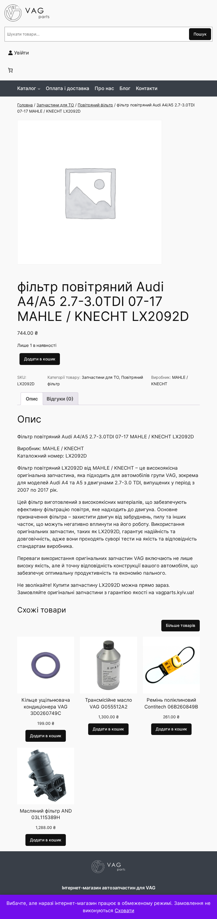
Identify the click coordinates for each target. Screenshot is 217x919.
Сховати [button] (124, 910)
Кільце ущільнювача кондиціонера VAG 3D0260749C (45, 706)
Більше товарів (180, 625)
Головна (25, 104)
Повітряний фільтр (95, 104)
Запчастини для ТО (55, 104)
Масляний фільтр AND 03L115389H (46, 814)
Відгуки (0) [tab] (60, 399)
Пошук (200, 34)
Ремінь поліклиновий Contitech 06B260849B (171, 703)
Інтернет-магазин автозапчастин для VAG (108, 887)
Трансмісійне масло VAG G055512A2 (108, 703)
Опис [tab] (32, 399)
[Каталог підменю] (39, 88)
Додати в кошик (39, 358)
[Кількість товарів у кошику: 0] (10, 70)
